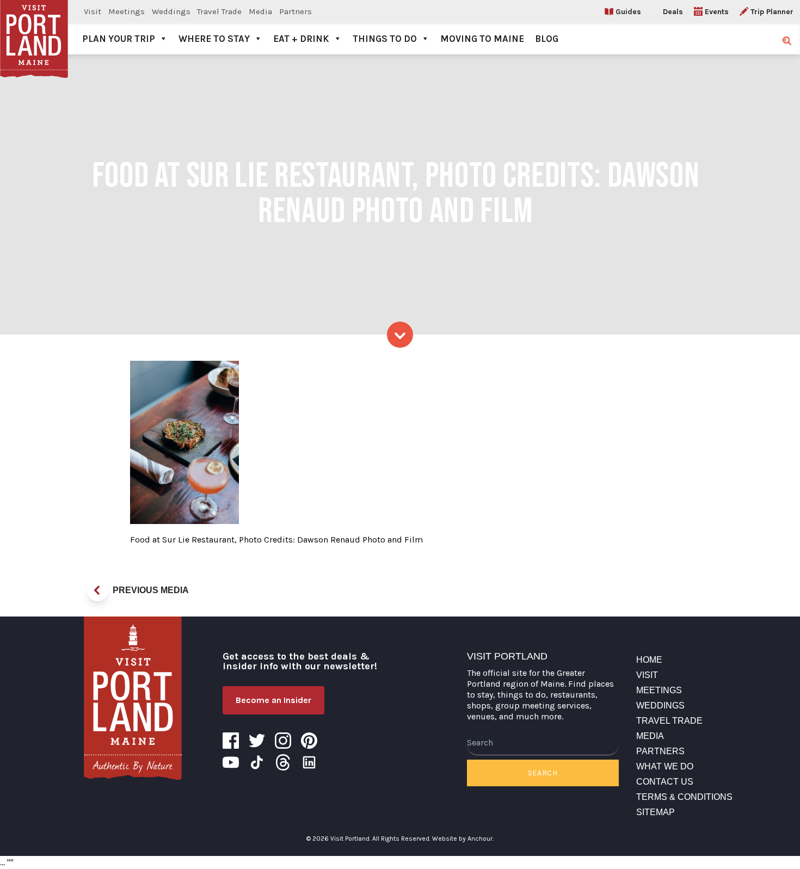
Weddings (171, 11)
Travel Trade (219, 11)
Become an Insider (273, 700)
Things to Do (385, 38)
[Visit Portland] (34, 27)
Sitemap (655, 812)
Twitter (257, 740)
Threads (283, 762)
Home (649, 659)
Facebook (231, 740)
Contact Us (664, 781)
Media (260, 11)
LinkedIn (309, 762)
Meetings (126, 11)
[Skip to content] (400, 335)
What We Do (664, 766)
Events (717, 11)
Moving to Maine (482, 38)
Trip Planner (771, 11)
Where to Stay (214, 38)
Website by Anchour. (463, 838)
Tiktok (257, 762)
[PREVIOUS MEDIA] (97, 590)
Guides (628, 11)
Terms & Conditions (684, 797)
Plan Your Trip (118, 38)
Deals (673, 11)
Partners (295, 11)
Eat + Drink (301, 38)
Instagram (283, 740)
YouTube (231, 762)
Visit (92, 11)
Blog (546, 38)
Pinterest (309, 740)
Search (543, 773)
